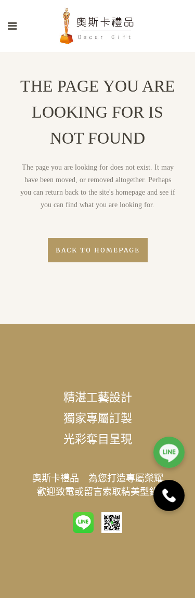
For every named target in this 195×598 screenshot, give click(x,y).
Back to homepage (98, 250)
